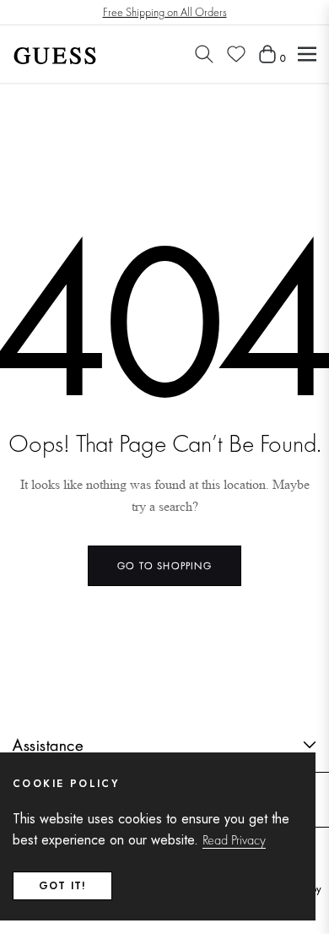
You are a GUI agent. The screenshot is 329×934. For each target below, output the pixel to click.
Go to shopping (164, 566)
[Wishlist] (236, 54)
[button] (204, 54)
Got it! (62, 885)
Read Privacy (234, 840)
